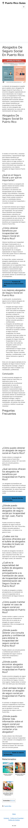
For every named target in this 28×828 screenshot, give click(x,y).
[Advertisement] (14, 25)
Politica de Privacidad (16, 818)
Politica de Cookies (14, 820)
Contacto (6, 818)
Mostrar (12, 800)
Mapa (14, 814)
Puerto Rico (7, 806)
